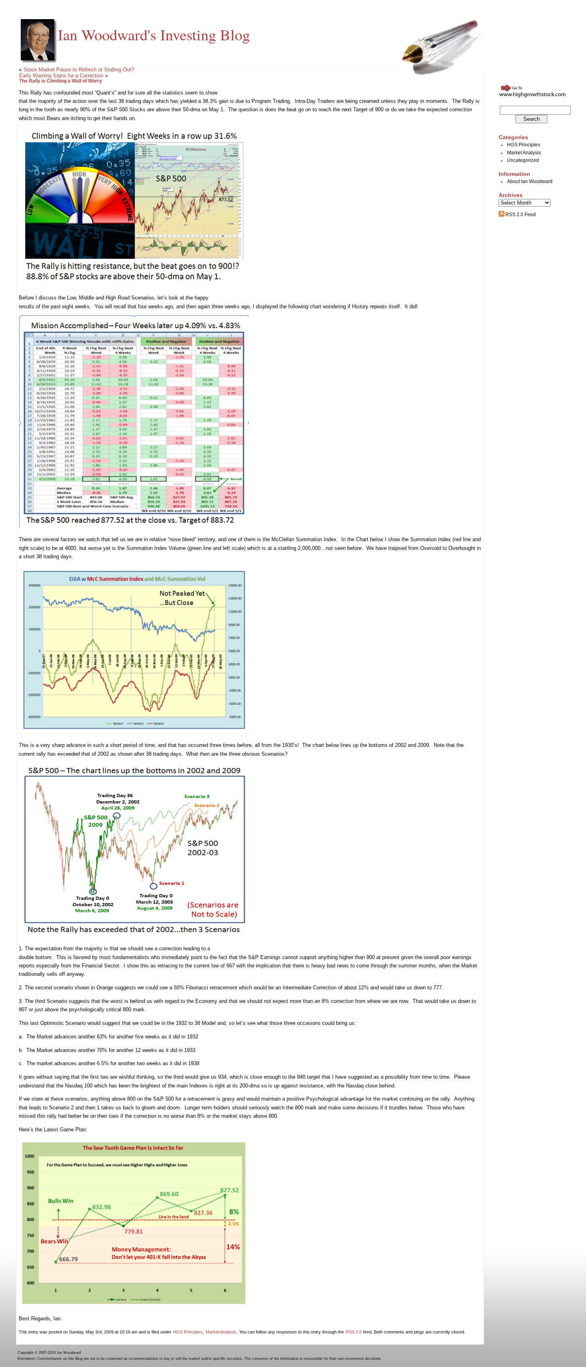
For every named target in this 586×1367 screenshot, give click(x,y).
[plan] (134, 1305)
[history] (134, 525)
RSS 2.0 (354, 1332)
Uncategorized (523, 160)
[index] (134, 732)
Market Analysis (221, 1332)
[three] (134, 935)
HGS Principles (188, 1332)
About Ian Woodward (530, 181)
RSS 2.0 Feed (520, 214)
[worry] (134, 284)
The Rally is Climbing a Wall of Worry (60, 81)
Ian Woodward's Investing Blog (154, 34)
